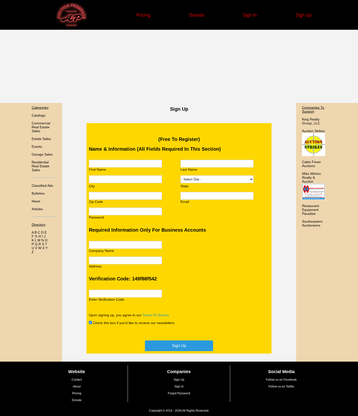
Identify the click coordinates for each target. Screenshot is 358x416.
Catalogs (38, 115)
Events (37, 147)
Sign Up (303, 15)
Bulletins (38, 193)
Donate (196, 15)
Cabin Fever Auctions (311, 164)
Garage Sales (42, 154)
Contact (77, 379)
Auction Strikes (313, 131)
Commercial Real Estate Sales (41, 127)
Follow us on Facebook (281, 379)
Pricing (143, 15)
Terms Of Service (155, 315)
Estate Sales (41, 139)
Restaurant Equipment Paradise (310, 210)
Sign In (250, 15)
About (77, 386)
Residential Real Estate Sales (40, 166)
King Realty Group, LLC (311, 121)
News (36, 201)
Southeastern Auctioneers (312, 223)
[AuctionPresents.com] (71, 25)
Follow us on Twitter (281, 386)
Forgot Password (179, 393)
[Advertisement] (179, 66)
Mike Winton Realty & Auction (311, 177)
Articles (37, 209)
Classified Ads (42, 186)
